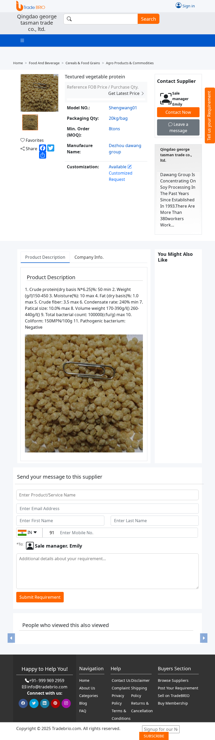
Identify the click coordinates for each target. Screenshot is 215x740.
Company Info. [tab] (89, 257)
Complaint (121, 687)
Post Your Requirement (178, 687)
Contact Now (178, 112)
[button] (11, 638)
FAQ (82, 710)
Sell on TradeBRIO (174, 695)
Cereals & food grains (83, 63)
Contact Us (121, 680)
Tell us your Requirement (209, 116)
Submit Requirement (40, 597)
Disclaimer (140, 680)
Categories (88, 695)
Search (148, 19)
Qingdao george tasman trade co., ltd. (176, 155)
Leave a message (178, 127)
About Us (87, 687)
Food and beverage (44, 63)
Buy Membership (173, 703)
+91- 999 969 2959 (46, 680)
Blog (83, 703)
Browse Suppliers (173, 680)
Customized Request (120, 176)
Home (18, 63)
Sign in (188, 5)
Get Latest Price (124, 93)
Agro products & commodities (130, 63)
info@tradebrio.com (47, 687)
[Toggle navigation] (22, 40)
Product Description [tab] (45, 257)
